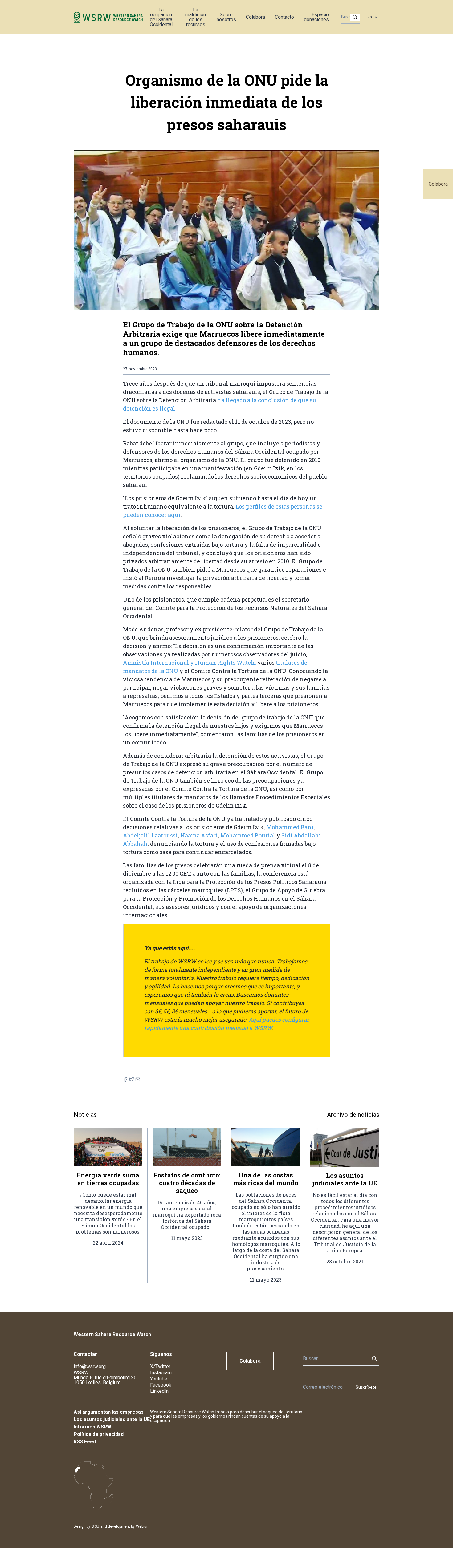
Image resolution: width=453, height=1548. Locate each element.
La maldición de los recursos (195, 17)
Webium (143, 1526)
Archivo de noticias (353, 1114)
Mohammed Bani (290, 827)
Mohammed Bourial (247, 835)
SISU (95, 1526)
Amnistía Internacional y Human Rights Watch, (189, 662)
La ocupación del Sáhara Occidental (161, 17)
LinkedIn (159, 1391)
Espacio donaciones (316, 17)
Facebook (160, 1385)
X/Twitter (160, 1366)
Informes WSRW (92, 1427)
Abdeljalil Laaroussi (150, 835)
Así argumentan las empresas (109, 1412)
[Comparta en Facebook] (125, 1079)
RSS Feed (85, 1442)
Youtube (158, 1379)
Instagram (161, 1373)
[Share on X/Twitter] (131, 1079)
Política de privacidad (99, 1434)
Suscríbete (366, 1387)
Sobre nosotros (226, 17)
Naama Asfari (199, 835)
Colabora (438, 184)
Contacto (284, 17)
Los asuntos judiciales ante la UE (112, 1419)
